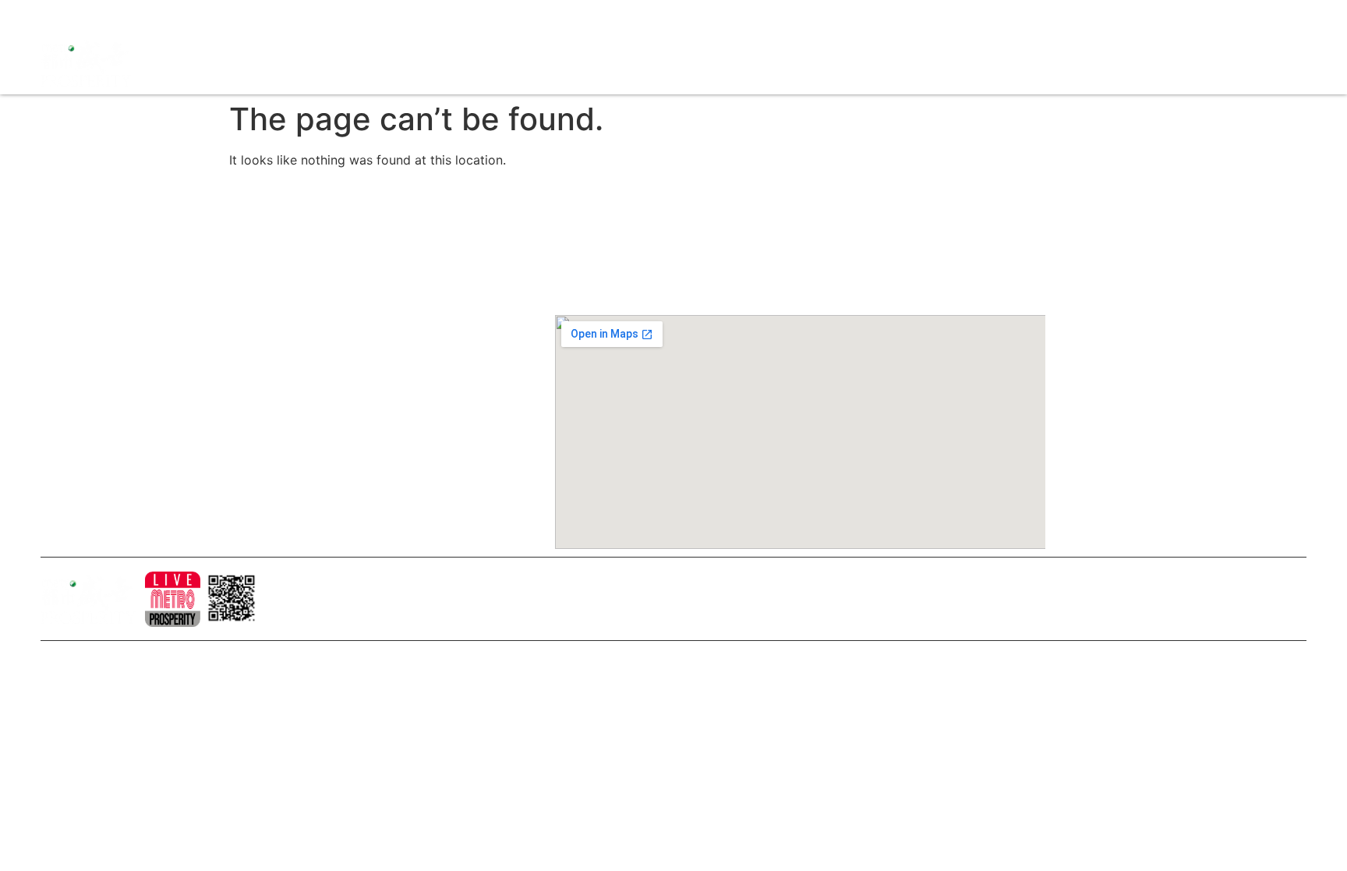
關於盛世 (323, 282)
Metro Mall (1108, 62)
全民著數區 (849, 62)
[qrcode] (232, 599)
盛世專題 (913, 62)
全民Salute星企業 (760, 62)
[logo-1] (172, 599)
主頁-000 (324, 256)
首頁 (689, 62)
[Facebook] (52, 15)
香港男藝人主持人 (345, 441)
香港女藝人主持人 (345, 415)
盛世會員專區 (1032, 62)
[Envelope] (134, 15)
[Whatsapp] (161, 15)
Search (966, 62)
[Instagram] (79, 15)
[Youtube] (106, 15)
